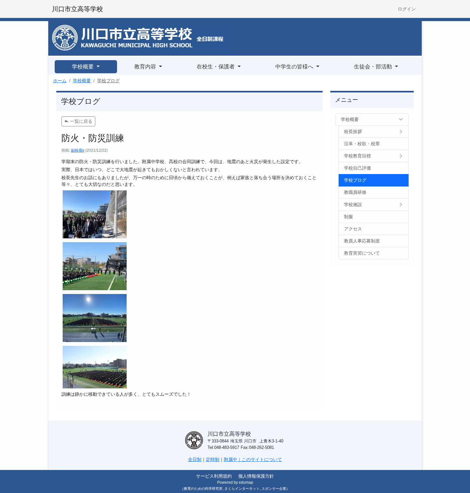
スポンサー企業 (274, 488)
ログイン (407, 9)
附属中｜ (233, 459)
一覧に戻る (80, 121)
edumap (246, 482)
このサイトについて (262, 459)
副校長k (77, 150)
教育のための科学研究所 (203, 488)
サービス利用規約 (214, 476)
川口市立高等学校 (77, 8)
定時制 (212, 459)
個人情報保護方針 (256, 476)
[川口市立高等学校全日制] (140, 38)
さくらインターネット (242, 488)
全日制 (194, 459)
